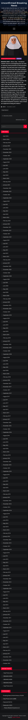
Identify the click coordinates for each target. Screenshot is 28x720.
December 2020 (7, 266)
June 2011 (5, 637)
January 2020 (6, 302)
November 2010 (7, 660)
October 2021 (6, 233)
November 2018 (7, 347)
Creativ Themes (16, 717)
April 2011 (5, 644)
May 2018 (5, 367)
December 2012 (7, 578)
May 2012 (5, 601)
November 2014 (7, 504)
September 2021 (7, 237)
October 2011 (6, 624)
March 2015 (6, 491)
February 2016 (7, 455)
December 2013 (7, 539)
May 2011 (5, 640)
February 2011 (7, 650)
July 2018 (5, 360)
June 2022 (5, 207)
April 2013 (5, 565)
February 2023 (7, 181)
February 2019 (7, 338)
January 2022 (6, 224)
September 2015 (7, 471)
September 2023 (7, 159)
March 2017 (6, 413)
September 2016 (7, 432)
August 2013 (6, 552)
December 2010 (7, 657)
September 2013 (7, 549)
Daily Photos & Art (8, 673)
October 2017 (6, 390)
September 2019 (7, 315)
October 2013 (6, 546)
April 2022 (5, 214)
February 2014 (7, 533)
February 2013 (7, 572)
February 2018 (7, 377)
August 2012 (6, 592)
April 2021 (5, 253)
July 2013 (5, 556)
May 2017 (5, 406)
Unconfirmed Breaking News (14, 4)
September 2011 (7, 627)
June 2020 (5, 286)
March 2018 (6, 373)
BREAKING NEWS (7, 116)
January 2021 (6, 263)
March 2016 (6, 452)
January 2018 (6, 380)
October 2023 (6, 155)
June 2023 (5, 168)
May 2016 (5, 445)
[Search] (25, 126)
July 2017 (5, 399)
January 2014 (6, 536)
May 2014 (5, 523)
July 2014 (5, 517)
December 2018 (7, 344)
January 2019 (6, 341)
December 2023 (7, 149)
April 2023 (5, 175)
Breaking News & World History (8, 58)
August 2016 (6, 435)
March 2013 (6, 569)
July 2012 (5, 595)
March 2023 (6, 178)
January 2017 (6, 419)
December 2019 (7, 305)
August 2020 (6, 279)
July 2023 (5, 165)
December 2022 (7, 188)
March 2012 (6, 608)
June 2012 (5, 598)
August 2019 (6, 318)
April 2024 (5, 136)
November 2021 (7, 230)
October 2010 (6, 663)
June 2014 (5, 520)
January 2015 (6, 497)
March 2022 (6, 217)
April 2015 (5, 487)
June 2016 (5, 442)
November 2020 (7, 269)
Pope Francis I (5, 110)
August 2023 (6, 162)
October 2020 (6, 273)
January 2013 (6, 575)
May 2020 (5, 289)
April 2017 (5, 409)
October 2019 (6, 312)
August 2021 (6, 240)
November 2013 (7, 543)
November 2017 (7, 386)
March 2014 (6, 530)
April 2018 (5, 370)
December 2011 (7, 618)
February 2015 (7, 494)
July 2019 (5, 321)
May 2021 (5, 250)
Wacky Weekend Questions (11, 708)
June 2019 (5, 325)
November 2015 (7, 465)
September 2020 (7, 276)
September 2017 (7, 393)
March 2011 (6, 647)
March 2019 (6, 334)
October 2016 (6, 429)
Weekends (5, 705)
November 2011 (7, 621)
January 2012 (6, 614)
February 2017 (7, 416)
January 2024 (6, 146)
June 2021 (5, 247)
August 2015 (6, 474)
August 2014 (6, 513)
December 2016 (7, 422)
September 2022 (7, 198)
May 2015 (5, 484)
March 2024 (6, 139)
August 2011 (6, 631)
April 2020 (5, 292)
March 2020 (6, 295)
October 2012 (6, 585)
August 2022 (6, 201)
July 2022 (5, 204)
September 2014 (7, 510)
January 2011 (6, 653)
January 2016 (6, 458)
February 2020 (7, 299)
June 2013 (5, 559)
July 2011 (5, 634)
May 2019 (5, 328)
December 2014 (7, 500)
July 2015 (5, 478)
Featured (19, 58)
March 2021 (6, 256)
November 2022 (7, 191)
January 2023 (6, 185)
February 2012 (7, 611)
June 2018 (5, 364)
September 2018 (7, 354)
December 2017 (7, 383)
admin (4, 106)
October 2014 (6, 507)
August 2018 (6, 357)
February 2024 (7, 142)
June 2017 (5, 403)
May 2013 (5, 562)
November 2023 (7, 152)
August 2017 (6, 396)
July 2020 (5, 282)
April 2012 (5, 605)
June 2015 (5, 481)
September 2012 (7, 588)
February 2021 (7, 260)
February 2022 (7, 220)
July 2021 (5, 243)
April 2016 (5, 448)
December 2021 (7, 227)
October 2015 (6, 468)
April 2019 (5, 331)
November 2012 (7, 582)
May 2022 (5, 211)
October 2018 (6, 351)
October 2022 (6, 194)
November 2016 (7, 426)
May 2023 (5, 172)
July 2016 (5, 439)
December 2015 (7, 461)
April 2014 (5, 526)
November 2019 (7, 308)
